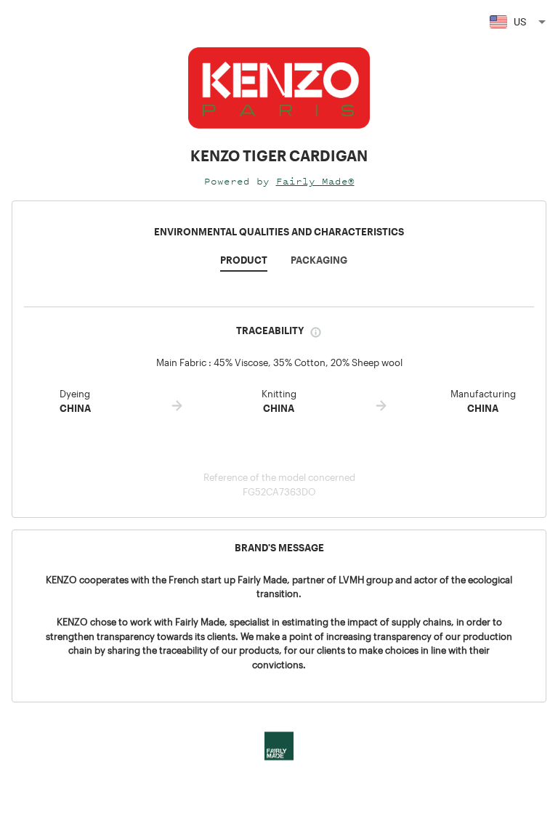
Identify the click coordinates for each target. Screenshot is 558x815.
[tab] (244, 264)
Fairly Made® (315, 181)
